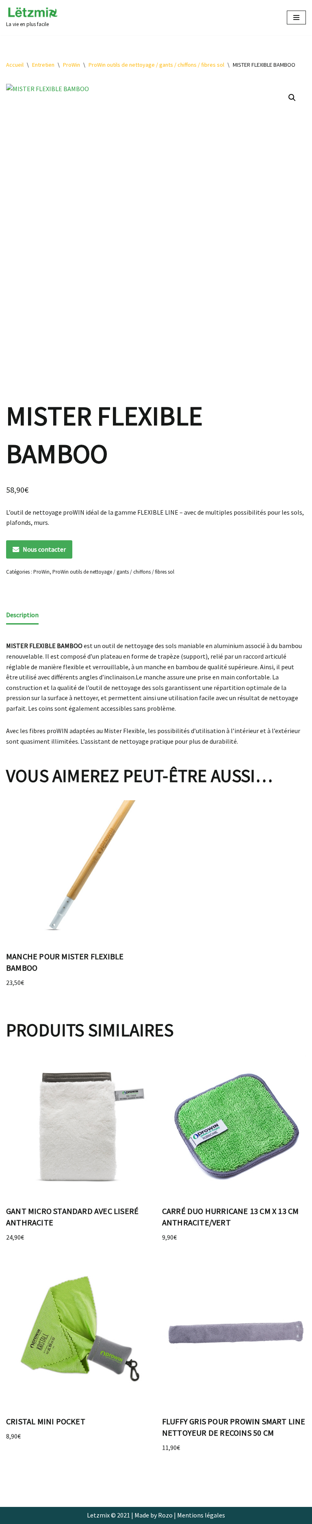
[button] (292, 97)
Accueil (15, 64)
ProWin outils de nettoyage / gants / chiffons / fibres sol (156, 64)
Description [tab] (22, 615)
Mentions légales (201, 1515)
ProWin (71, 64)
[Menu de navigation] (296, 17)
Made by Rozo (153, 1515)
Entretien (43, 64)
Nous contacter (44, 549)
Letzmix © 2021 (108, 1515)
